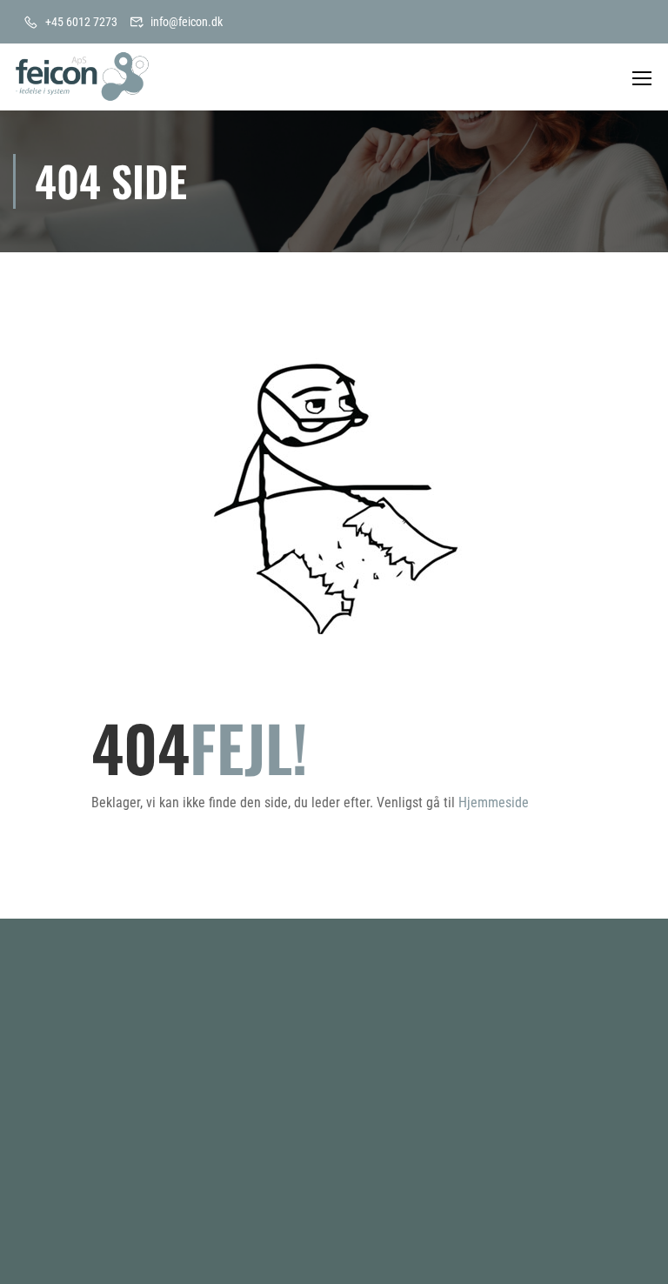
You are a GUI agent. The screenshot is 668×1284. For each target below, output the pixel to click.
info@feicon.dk (186, 22)
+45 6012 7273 (81, 22)
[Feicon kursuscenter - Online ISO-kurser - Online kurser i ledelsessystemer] (82, 77)
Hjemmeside (493, 802)
